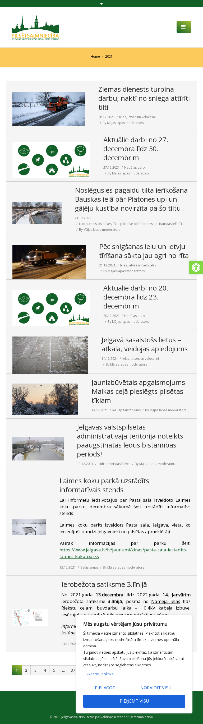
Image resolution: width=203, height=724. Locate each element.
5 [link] (54, 670)
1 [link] (17, 670)
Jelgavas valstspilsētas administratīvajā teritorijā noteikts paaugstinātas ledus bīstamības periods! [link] (130, 440)
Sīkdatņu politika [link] (100, 673)
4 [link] (45, 670)
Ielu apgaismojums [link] (126, 410)
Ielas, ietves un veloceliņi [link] (137, 117)
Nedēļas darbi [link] (135, 167)
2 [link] (26, 670)
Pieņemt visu (134, 701)
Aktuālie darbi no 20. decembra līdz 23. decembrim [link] (135, 296)
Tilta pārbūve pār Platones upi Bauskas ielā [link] (145, 224)
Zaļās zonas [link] (89, 567)
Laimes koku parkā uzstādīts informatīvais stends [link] (104, 485)
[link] (196, 267)
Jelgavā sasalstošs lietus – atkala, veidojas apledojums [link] (145, 344)
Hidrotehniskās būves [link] (95, 224)
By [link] (123, 123)
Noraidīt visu (156, 688)
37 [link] (73, 670)
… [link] (63, 670)
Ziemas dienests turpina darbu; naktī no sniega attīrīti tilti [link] (144, 98)
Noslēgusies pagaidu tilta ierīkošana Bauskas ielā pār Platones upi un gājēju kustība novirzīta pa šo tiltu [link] (131, 199)
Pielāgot (105, 688)
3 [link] (35, 670)
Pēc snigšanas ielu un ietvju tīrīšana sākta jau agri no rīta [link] (144, 251)
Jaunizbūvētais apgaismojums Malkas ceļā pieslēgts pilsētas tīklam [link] (138, 391)
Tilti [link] (181, 224)
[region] (134, 664)
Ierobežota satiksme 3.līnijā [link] (104, 584)
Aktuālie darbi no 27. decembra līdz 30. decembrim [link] (135, 148)
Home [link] (95, 56)
